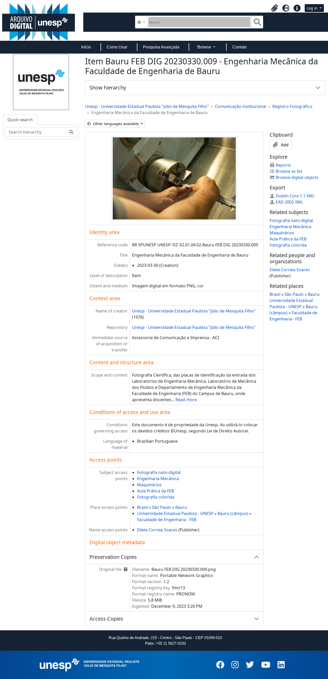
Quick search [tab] (20, 120)
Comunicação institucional (240, 106)
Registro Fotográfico (292, 106)
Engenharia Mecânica (158, 478)
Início (86, 47)
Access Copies (106, 618)
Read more (186, 399)
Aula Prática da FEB (155, 491)
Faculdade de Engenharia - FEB (166, 519)
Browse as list (289, 171)
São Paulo (161, 507)
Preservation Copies (113, 556)
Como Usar (117, 47)
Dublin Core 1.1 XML (295, 196)
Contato (239, 47)
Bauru (181, 507)
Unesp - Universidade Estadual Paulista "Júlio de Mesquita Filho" (147, 106)
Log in (313, 8)
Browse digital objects (297, 177)
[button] (274, 8)
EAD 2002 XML (289, 202)
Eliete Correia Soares (157, 530)
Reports (283, 165)
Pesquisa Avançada (161, 47)
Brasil (142, 507)
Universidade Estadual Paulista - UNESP (175, 513)
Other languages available (116, 123)
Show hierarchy (107, 87)
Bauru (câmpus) (233, 513)
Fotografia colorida (155, 497)
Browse (204, 47)
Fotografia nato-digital (159, 472)
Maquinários (149, 485)
